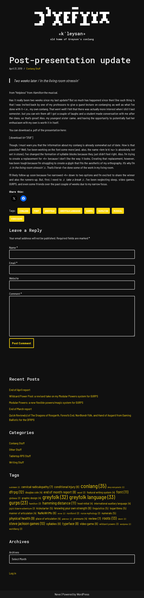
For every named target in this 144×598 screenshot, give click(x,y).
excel (81, 492)
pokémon (67, 519)
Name (13, 247)
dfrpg (16, 491)
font (36, 211)
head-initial (85, 503)
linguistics (100, 508)
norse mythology (90, 513)
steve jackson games (27, 523)
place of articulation (48, 518)
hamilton (103, 211)
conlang (23, 211)
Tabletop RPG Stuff (20, 456)
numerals (109, 513)
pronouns (80, 518)
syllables (53, 523)
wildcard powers (108, 523)
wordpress (125, 524)
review (94, 518)
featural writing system (101, 492)
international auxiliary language (112, 503)
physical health (21, 518)
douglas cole (33, 492)
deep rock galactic (116, 487)
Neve (58, 594)
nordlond (73, 513)
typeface (70, 523)
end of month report (60, 492)
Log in (12, 573)
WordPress (83, 594)
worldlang (15, 528)
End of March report (20, 409)
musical (118, 211)
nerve (61, 513)
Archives (14, 552)
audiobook (14, 487)
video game (16, 218)
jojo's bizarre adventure (22, 508)
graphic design (31, 498)
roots (109, 518)
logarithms (118, 508)
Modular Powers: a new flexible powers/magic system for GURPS (46, 402)
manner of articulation (22, 513)
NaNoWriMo (47, 513)
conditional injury (66, 487)
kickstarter (44, 508)
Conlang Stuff (33, 68)
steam (122, 519)
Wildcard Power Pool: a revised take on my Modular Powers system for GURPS (53, 396)
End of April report (19, 389)
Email (13, 263)
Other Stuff (15, 449)
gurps (89, 211)
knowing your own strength (72, 508)
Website (14, 278)
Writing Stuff (16, 462)
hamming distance (59, 503)
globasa (14, 498)
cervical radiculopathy (37, 487)
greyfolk (50, 211)
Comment (15, 293)
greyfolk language (70, 211)
